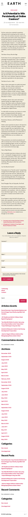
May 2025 (4, 369)
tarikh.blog (8, 514)
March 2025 (4, 375)
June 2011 (4, 426)
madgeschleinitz (11, 22)
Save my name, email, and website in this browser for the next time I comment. (14, 274)
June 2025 (4, 366)
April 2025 (4, 372)
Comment (4, 241)
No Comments (14, 24)
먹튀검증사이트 (11, 212)
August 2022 (5, 410)
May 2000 (4, 439)
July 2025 (4, 363)
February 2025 (5, 379)
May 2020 (4, 420)
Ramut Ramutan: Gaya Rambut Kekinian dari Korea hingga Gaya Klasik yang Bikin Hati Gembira (14, 312)
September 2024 (6, 385)
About (3, 290)
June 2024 (4, 395)
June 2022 (4, 417)
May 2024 (4, 398)
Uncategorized (5, 451)
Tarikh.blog (4, 288)
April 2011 (4, 433)
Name (3, 254)
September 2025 (6, 356)
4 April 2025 (21, 22)
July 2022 (4, 414)
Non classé (14, 10)
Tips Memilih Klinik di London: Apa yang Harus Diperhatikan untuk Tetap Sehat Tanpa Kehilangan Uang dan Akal (12, 323)
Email (3, 261)
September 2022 (6, 407)
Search (3, 298)
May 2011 (4, 430)
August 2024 (5, 388)
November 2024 (6, 382)
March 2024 (4, 404)
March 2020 (5, 423)
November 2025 (6, 353)
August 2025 (5, 359)
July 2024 (4, 391)
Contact (3, 292)
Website (3, 267)
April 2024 (4, 401)
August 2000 (5, 436)
